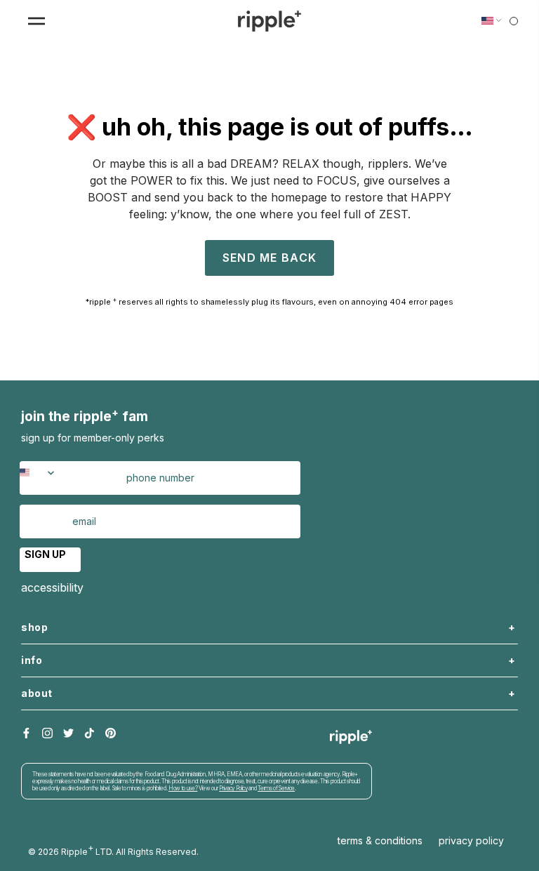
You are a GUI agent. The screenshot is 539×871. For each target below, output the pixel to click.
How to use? (182, 788)
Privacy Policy (233, 788)
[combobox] (45, 478)
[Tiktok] (89, 734)
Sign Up (45, 554)
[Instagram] (47, 734)
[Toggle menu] (36, 21)
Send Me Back (269, 258)
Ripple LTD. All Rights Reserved (129, 849)
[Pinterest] (110, 734)
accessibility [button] (52, 587)
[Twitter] (68, 734)
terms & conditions (380, 840)
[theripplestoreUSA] (269, 21)
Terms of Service (276, 788)
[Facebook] (26, 734)
